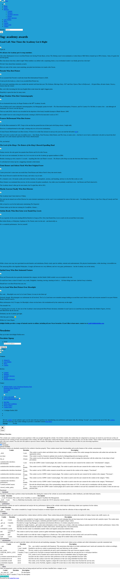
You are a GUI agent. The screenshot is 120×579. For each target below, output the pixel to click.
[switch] (1, 492)
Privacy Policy (8, 405)
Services (6, 9)
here (76, 132)
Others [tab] (2, 565)
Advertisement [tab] (4, 538)
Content (10, 11)
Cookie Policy (8, 407)
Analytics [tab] (3, 511)
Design (10, 16)
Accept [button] (15, 423)
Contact (6, 26)
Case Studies (7, 19)
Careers (6, 23)
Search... (2, 29)
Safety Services (12, 18)
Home (5, 6)
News (5, 21)
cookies (10, 420)
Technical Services (9, 379)
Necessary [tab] (3, 443)
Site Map (6, 402)
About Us (7, 360)
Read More (48, 421)
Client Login (7, 25)
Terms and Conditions (10, 404)
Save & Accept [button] (4, 576)
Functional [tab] (3, 490)
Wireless (10, 13)
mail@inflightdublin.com (96, 323)
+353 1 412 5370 (9, 397)
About (6, 8)
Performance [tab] (4, 502)
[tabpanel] (60, 468)
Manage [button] (5, 423)
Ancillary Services (13, 14)
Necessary (5, 445)
